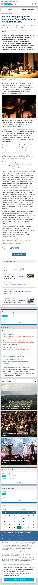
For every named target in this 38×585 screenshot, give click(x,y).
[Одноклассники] (13, 248)
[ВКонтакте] (11, 248)
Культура (4, 13)
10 (24, 518)
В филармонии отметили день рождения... (15, 349)
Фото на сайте (6, 381)
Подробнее (5, 549)
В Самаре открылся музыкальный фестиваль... (16, 367)
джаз (19, 240)
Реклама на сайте (6, 535)
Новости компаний (25, 539)
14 (9, 521)
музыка (5, 243)
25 (28, 524)
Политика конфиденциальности (10, 539)
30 (19, 527)
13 (5, 521)
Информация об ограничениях (23, 532)
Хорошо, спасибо (19, 580)
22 (14, 524)
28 (9, 527)
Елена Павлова (11, 28)
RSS (14, 535)
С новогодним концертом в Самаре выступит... (16, 361)
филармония (26, 240)
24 (24, 524)
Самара (18, 243)
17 (24, 521)
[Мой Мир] (18, 248)
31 (9, 515)
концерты (11, 243)
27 (5, 527)
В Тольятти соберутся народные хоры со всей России (18, 342)
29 (14, 527)
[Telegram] (16, 248)
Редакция (10, 532)
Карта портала (20, 535)
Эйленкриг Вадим (11, 240)
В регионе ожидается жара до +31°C (15, 284)
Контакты (4, 532)
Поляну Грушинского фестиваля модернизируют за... (18, 336)
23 (19, 524)
